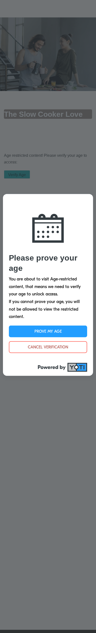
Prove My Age (48, 331)
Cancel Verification (48, 347)
